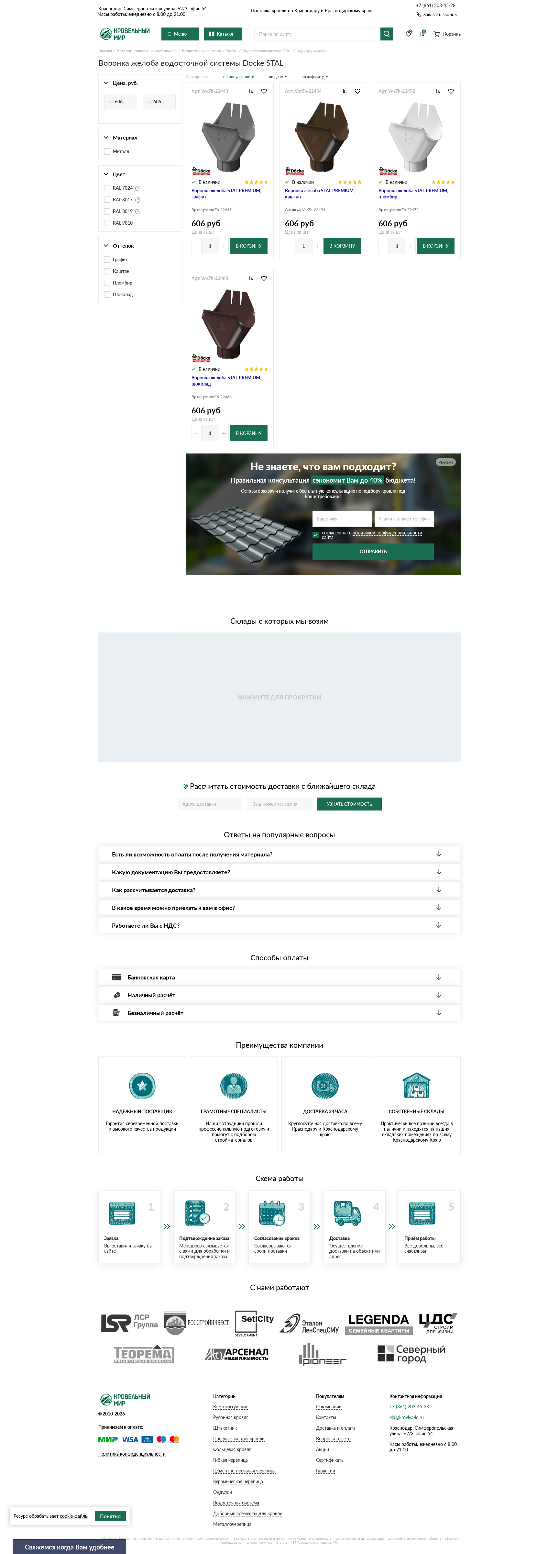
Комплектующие (230, 1406)
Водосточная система (236, 1502)
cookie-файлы (74, 1516)
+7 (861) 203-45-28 (435, 5)
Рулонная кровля (230, 1417)
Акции (322, 1449)
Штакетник (225, 1428)
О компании (329, 1406)
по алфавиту (312, 76)
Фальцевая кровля (232, 1449)
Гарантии (325, 1470)
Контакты (326, 1417)
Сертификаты (330, 1460)
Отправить (373, 551)
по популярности (238, 76)
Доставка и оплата (336, 1428)
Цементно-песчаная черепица (244, 1470)
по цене (276, 76)
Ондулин (222, 1492)
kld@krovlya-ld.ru (406, 1417)
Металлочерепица (232, 1524)
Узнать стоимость (349, 804)
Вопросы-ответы (333, 1438)
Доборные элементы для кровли (247, 1513)
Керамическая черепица (238, 1481)
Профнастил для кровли (239, 1438)
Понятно (110, 1516)
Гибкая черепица (230, 1460)
